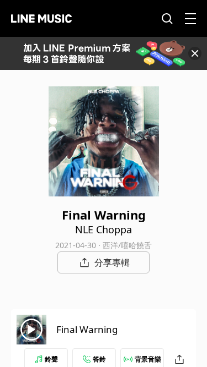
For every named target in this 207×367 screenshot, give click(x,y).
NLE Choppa (103, 229)
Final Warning (87, 329)
